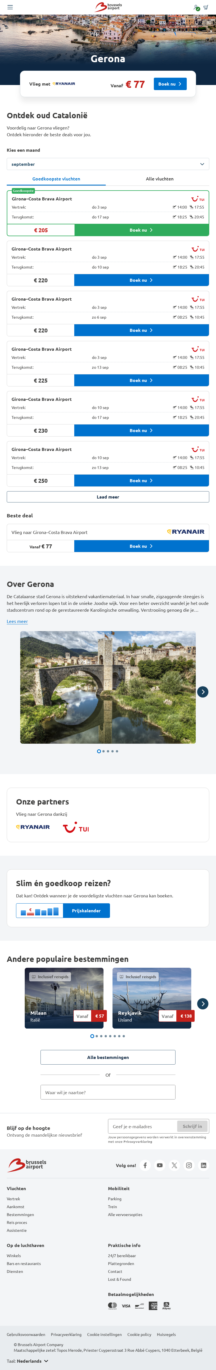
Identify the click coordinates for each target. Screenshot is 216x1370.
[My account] (195, 7)
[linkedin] (203, 1165)
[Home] (108, 7)
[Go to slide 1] (99, 751)
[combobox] (108, 1092)
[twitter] (174, 1165)
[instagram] (189, 1165)
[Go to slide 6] (115, 1036)
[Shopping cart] (205, 7)
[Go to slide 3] (108, 751)
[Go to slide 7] (119, 1036)
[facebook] (145, 1165)
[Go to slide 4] (112, 751)
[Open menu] (10, 7)
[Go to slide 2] (103, 751)
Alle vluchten (160, 178)
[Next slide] (202, 692)
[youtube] (159, 1165)
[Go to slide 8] (124, 1036)
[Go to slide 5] (117, 751)
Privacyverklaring (137, 1141)
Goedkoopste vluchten (56, 178)
